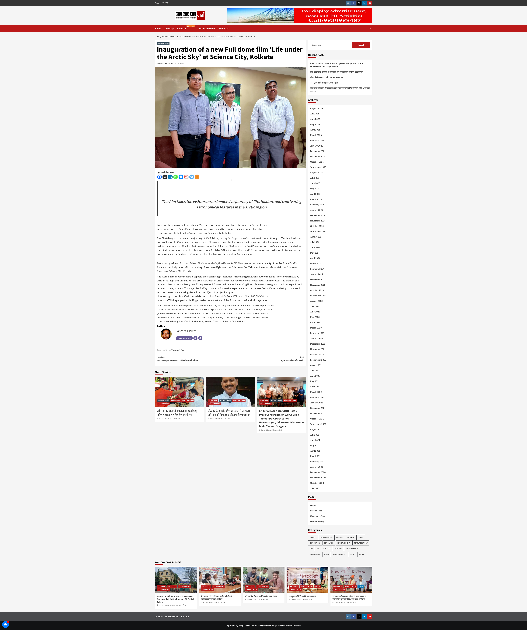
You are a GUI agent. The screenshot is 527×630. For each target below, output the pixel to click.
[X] (164, 177)
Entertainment (207, 28)
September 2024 (318, 231)
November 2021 (318, 413)
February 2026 (317, 140)
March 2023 (316, 327)
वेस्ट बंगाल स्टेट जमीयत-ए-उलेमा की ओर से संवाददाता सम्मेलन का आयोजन (336, 72)
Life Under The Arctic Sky (173, 350)
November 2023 (318, 285)
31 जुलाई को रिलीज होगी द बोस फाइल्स (324, 82)
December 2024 (318, 215)
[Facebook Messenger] (181, 177)
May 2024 (315, 253)
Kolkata (186, 27)
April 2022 (315, 386)
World (362, 554)
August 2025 (316, 172)
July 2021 (314, 434)
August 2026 (316, 108)
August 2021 (316, 429)
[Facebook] (159, 177)
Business (339, 537)
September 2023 (318, 295)
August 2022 (316, 365)
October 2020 (317, 483)
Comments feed (318, 516)
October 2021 (317, 418)
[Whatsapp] (175, 177)
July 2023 (314, 306)
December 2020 (318, 472)
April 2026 (315, 129)
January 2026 (316, 145)
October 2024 (317, 226)
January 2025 (316, 210)
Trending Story (163, 404)
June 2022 (315, 376)
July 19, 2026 (176, 418)
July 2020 (314, 488)
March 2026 (316, 135)
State (326, 554)
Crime (361, 537)
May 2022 (315, 381)
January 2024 (316, 274)
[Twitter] (191, 177)
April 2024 (315, 258)
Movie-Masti (315, 554)
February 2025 (317, 204)
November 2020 (318, 477)
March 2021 (316, 456)
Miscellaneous (352, 549)
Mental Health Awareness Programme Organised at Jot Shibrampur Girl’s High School (336, 65)
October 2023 (317, 290)
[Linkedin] (170, 177)
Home (158, 28)
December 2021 (318, 408)
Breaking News (163, 43)
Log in (313, 505)
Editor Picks (175, 401)
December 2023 (318, 279)
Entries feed (316, 510)
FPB (311, 549)
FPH (318, 549)
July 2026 (314, 113)
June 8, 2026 (278, 430)
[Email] (195, 338)
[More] (197, 177)
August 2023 (316, 301)
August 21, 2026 (177, 605)
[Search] (370, 28)
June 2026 (315, 119)
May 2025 (315, 188)
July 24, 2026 (352, 602)
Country (169, 28)
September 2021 (318, 424)
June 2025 (315, 183)
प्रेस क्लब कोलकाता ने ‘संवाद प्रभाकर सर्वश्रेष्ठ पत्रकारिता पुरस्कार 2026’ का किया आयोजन (340, 89)
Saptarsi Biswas (164, 63)
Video (352, 554)
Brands (313, 537)
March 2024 (316, 263)
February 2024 (317, 269)
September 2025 (318, 167)
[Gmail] (186, 177)
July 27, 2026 (308, 599)
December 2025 (318, 151)
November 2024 (318, 220)
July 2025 (314, 178)
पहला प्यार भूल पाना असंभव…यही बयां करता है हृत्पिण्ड (177, 359)
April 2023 (315, 322)
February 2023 (317, 333)
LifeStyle (338, 549)
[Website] (200, 338)
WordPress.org (317, 521)
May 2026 (315, 124)
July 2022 (314, 370)
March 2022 (316, 392)
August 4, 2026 (220, 602)
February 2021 (317, 461)
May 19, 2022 (179, 63)
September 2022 (318, 360)
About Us (224, 28)
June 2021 (315, 440)
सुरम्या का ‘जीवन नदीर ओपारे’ (292, 359)
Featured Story (188, 401)
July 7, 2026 (226, 418)
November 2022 (318, 349)
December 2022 (318, 344)
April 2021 (315, 451)
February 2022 (317, 397)
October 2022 (317, 354)
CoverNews (282, 625)
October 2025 (317, 162)
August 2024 (316, 236)
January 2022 (316, 402)
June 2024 (315, 247)
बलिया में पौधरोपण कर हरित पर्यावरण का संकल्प (326, 77)
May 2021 (315, 445)
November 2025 (318, 156)
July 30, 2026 (264, 599)
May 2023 (315, 317)
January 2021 (316, 467)
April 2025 (315, 194)
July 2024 (314, 242)
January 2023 (316, 338)
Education (328, 543)
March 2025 (316, 199)
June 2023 (315, 311)
